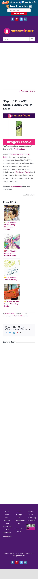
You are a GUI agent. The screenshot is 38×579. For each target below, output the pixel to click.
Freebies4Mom (9, 313)
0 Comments (24, 316)
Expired (16, 316)
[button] (19, 8)
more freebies (16, 186)
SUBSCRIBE (19, 13)
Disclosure (31, 518)
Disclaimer (31, 521)
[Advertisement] (19, 63)
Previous (24, 91)
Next (31, 91)
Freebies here (19, 149)
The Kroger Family (23, 172)
